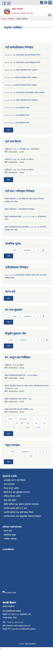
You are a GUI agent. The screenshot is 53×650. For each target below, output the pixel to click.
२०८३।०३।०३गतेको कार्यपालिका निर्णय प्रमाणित (21, 85)
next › (28, 428)
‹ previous (27, 250)
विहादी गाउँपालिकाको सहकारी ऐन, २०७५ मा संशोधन (21, 375)
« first (14, 250)
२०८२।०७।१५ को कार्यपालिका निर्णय (17, 123)
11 (36, 423)
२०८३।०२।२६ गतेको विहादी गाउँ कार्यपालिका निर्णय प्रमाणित (25, 93)
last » (39, 428)
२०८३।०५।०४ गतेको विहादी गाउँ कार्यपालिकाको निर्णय (22, 55)
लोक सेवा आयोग (10, 500)
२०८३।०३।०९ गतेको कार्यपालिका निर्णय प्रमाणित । (22, 70)
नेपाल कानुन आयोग (11, 488)
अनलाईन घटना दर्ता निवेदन (14, 480)
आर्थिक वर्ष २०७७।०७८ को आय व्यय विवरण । (20, 159)
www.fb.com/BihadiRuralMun (24, 629)
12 (44, 423)
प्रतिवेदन (11, 19)
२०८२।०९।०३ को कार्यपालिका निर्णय (17, 108)
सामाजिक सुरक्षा (10, 535)
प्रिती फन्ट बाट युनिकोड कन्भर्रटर (17, 492)
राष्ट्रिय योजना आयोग (12, 496)
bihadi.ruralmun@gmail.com (18, 625)
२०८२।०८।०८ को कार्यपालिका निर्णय (17, 115)
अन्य (8, 130)
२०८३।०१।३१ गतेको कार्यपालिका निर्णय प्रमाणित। (21, 100)
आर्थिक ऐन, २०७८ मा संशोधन (14, 365)
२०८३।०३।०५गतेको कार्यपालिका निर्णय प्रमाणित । (21, 77)
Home (3, 19)
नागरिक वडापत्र (10, 539)
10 (28, 423)
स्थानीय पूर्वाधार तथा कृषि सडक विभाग (18, 512)
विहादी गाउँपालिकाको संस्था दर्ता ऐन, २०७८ (18, 399)
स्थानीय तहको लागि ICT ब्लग (15, 508)
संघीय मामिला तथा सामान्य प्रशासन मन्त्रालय (21, 504)
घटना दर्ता (8, 531)
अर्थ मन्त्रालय (9, 484)
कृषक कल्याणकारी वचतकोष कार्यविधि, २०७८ (19, 409)
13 (14, 428)
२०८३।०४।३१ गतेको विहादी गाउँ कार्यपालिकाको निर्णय (22, 62)
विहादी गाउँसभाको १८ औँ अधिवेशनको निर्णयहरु (19, 209)
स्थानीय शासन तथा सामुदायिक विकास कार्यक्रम (22, 516)
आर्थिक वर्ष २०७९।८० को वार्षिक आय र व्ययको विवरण (22, 149)
